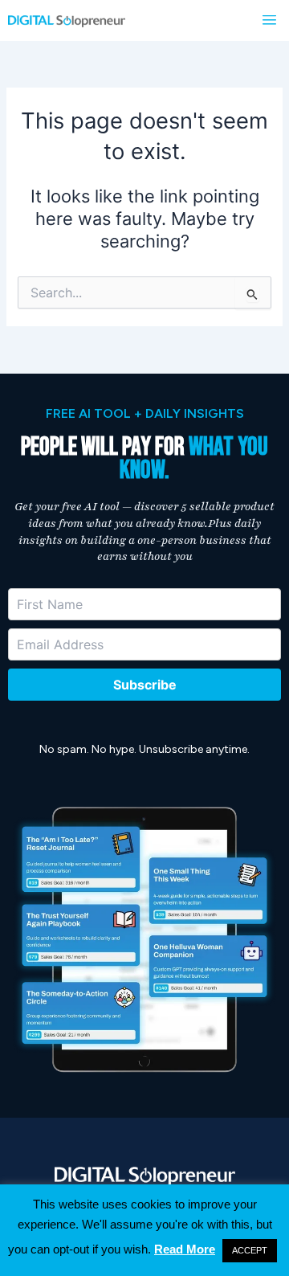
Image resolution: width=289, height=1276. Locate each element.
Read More (184, 1249)
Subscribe (145, 685)
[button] (269, 20)
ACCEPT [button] (249, 1250)
